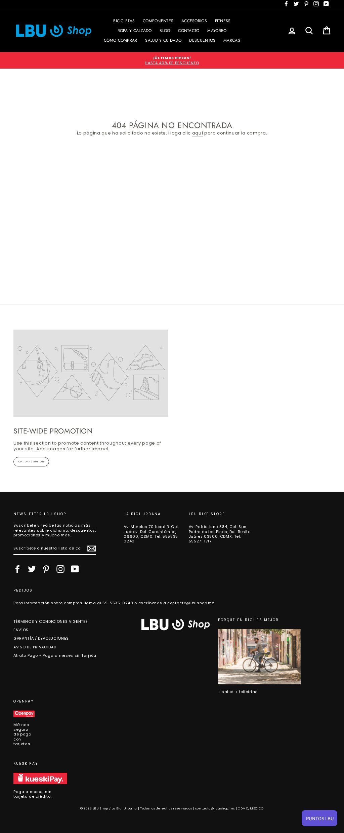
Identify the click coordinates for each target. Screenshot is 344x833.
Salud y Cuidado (163, 40)
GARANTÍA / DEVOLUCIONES (41, 638)
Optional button (31, 461)
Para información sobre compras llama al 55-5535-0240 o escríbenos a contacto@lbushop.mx (113, 603)
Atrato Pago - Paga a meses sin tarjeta (54, 655)
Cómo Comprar (120, 40)
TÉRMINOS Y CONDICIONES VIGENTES (50, 621)
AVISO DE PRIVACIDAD (34, 647)
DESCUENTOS (202, 40)
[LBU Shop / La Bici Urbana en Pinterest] (46, 569)
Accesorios (194, 21)
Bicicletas (124, 21)
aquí (197, 133)
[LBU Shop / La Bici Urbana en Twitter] (32, 569)
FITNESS (223, 21)
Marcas (231, 40)
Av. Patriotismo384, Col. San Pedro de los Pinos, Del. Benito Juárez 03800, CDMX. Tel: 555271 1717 (220, 534)
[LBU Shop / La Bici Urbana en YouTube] (75, 569)
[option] (172, 60)
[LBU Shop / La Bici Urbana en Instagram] (60, 569)
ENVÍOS (21, 630)
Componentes (158, 21)
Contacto (188, 31)
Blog (165, 31)
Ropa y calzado (135, 31)
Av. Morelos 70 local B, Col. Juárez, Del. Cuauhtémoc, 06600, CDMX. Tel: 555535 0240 (151, 534)
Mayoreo (216, 31)
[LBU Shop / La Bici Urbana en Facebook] (17, 569)
